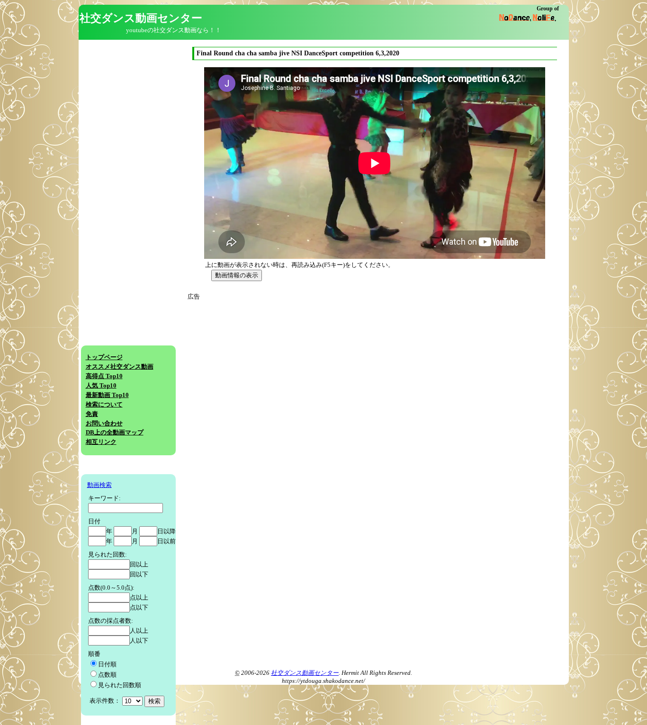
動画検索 (99, 485)
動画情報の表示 (236, 275)
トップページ (104, 357)
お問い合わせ (104, 423)
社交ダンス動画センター (305, 673)
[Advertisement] (276, 367)
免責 (92, 414)
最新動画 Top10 (107, 395)
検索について (104, 404)
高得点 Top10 (104, 376)
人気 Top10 (101, 385)
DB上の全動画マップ (115, 432)
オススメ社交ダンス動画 (119, 366)
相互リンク (101, 442)
